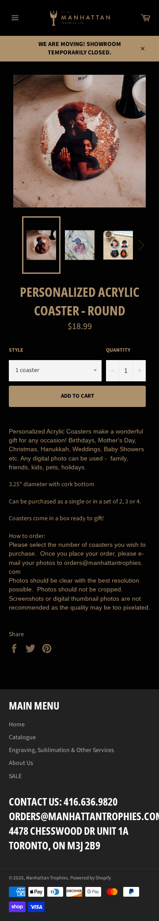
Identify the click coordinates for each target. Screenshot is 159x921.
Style (16, 350)
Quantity (118, 350)
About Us (21, 763)
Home (17, 724)
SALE (15, 776)
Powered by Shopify (90, 878)
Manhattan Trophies (47, 878)
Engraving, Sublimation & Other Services (61, 750)
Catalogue (22, 737)
